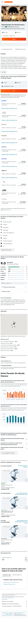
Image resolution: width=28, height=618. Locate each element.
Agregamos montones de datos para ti (10, 603)
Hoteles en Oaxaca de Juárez (9, 584)
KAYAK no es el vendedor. (7, 601)
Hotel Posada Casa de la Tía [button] (7, 511)
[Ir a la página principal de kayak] (8, 2)
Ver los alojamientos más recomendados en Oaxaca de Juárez (21, 522)
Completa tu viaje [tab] (7, 574)
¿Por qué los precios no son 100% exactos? (12, 606)
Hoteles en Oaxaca (17, 613)
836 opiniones (16, 26)
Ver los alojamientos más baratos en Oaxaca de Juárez (21, 494)
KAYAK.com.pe (5, 612)
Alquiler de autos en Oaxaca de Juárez (11, 582)
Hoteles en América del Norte (18, 612)
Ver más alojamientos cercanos (22, 466)
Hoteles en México (9, 613)
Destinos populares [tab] (17, 574)
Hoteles (10, 612)
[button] (2, 2)
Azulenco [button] (3, 483)
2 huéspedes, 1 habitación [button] (9, 35)
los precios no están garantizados (8, 597)
